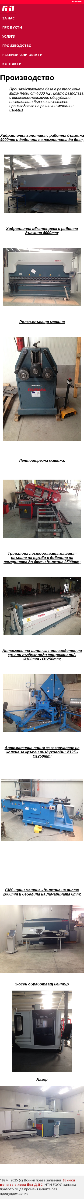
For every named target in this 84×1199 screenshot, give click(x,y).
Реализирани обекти (22, 54)
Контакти (11, 64)
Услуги (8, 36)
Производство (17, 45)
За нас (8, 18)
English (77, 1)
